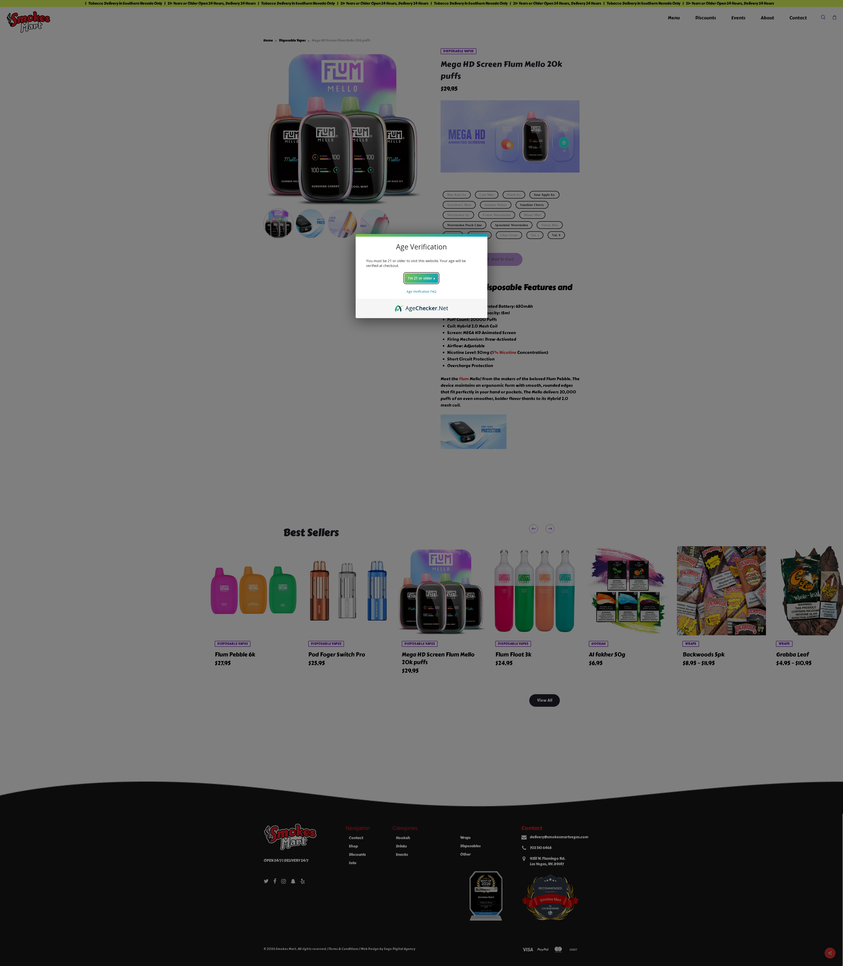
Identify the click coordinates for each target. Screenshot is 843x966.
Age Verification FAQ (421, 291)
